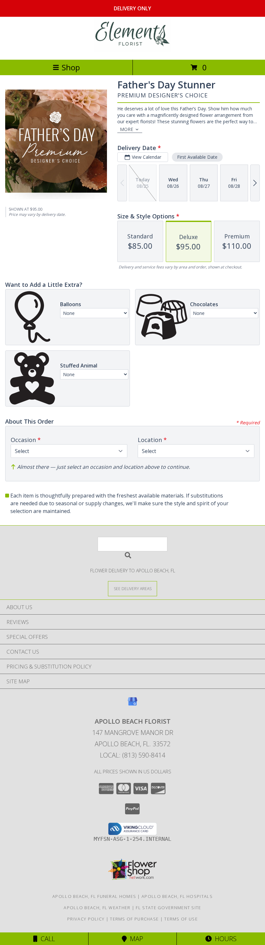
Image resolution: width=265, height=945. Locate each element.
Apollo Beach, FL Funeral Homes (94, 896)
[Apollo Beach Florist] (132, 50)
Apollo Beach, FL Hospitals (177, 896)
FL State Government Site (168, 907)
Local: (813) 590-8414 (132, 755)
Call (46, 938)
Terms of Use (181, 919)
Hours (224, 938)
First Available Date (197, 157)
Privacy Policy (85, 919)
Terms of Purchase (134, 919)
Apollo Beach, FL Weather (97, 907)
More (126, 129)
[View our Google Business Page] (132, 704)
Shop (71, 67)
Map (135, 938)
